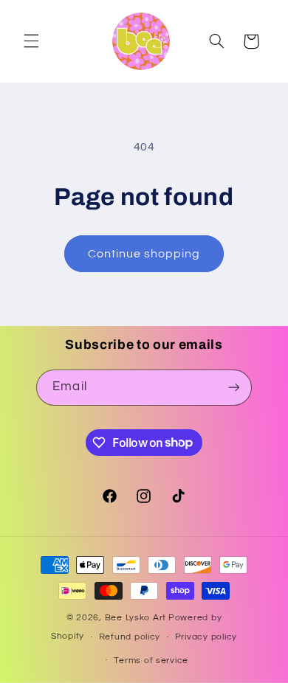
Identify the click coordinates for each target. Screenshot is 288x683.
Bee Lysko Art (136, 618)
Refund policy (130, 637)
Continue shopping (144, 254)
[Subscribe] (233, 388)
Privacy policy (206, 637)
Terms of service (151, 660)
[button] (31, 41)
